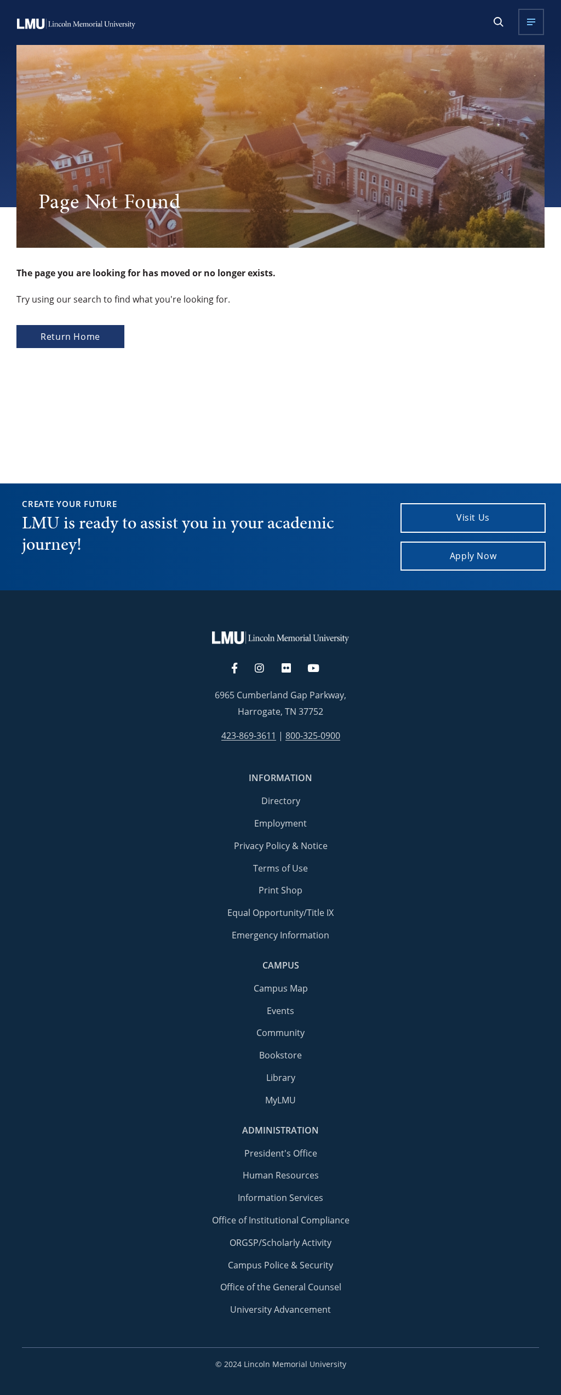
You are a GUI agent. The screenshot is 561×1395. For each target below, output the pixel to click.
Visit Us (473, 517)
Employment (280, 823)
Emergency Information (280, 935)
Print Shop (280, 890)
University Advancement (280, 1309)
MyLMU (280, 1100)
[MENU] (531, 22)
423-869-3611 (248, 736)
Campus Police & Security (280, 1265)
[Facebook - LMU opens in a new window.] (239, 669)
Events (280, 1011)
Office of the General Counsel (280, 1287)
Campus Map (281, 988)
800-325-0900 (312, 736)
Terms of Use (280, 868)
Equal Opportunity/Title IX (280, 913)
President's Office (280, 1153)
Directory (280, 801)
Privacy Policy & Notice (281, 846)
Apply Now (473, 556)
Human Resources (281, 1175)
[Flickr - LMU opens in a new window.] (292, 669)
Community (280, 1033)
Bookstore (280, 1055)
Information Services (280, 1198)
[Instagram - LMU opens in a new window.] (266, 669)
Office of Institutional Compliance (281, 1220)
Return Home (70, 337)
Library (280, 1078)
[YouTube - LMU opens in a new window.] (320, 669)
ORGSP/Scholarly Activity (280, 1243)
